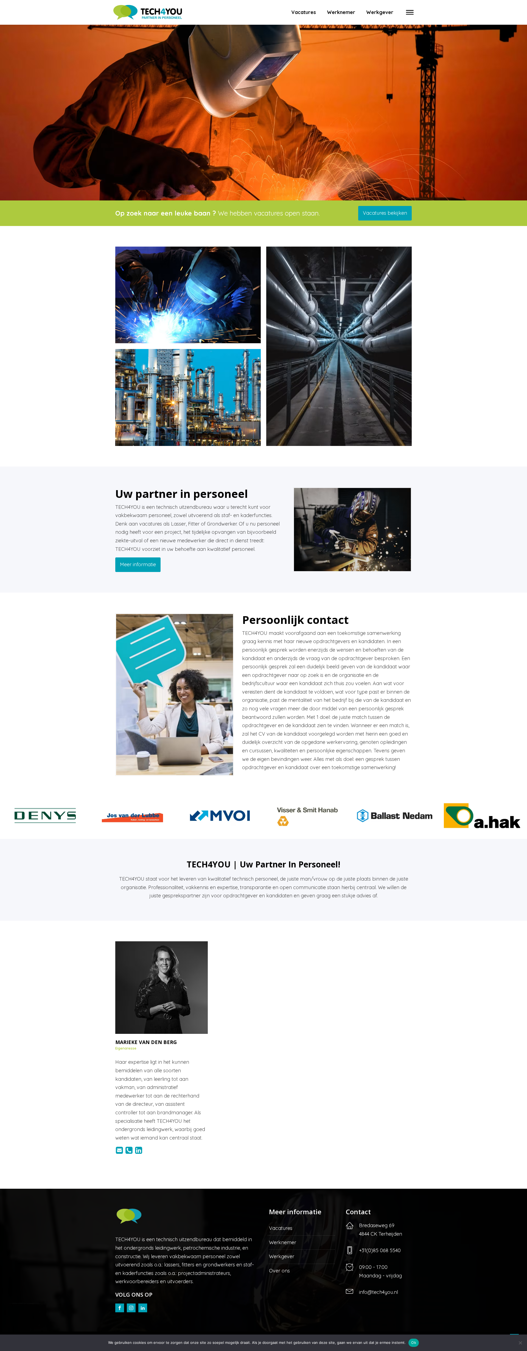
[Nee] (520, 1343)
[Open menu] (409, 12)
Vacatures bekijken (385, 213)
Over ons (279, 1271)
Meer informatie (138, 564)
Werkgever (379, 12)
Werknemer (341, 12)
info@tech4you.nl (378, 1292)
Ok (413, 1342)
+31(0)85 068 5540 (380, 1250)
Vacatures (303, 12)
